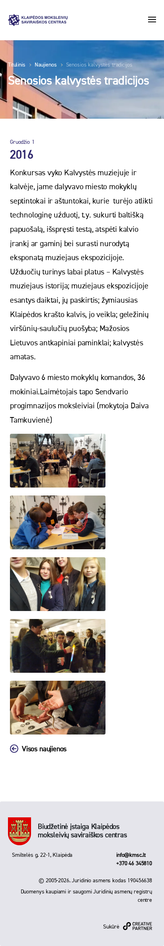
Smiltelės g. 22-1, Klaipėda (42, 855)
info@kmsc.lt (131, 855)
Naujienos (46, 65)
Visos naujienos (44, 749)
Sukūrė (111, 927)
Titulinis (16, 65)
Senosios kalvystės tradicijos (99, 65)
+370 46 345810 (134, 863)
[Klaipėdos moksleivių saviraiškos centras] (38, 20)
